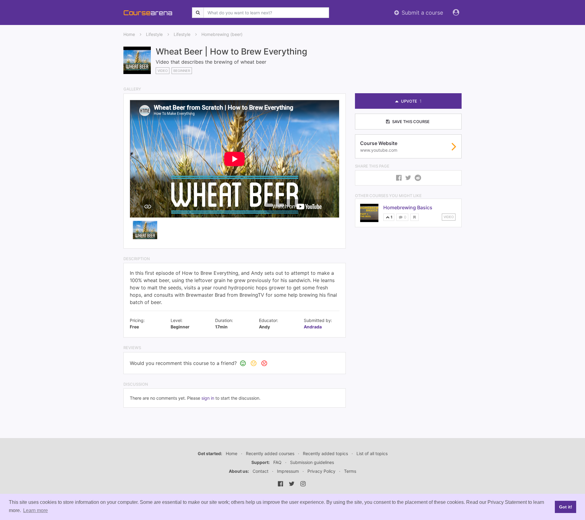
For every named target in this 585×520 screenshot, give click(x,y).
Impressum (288, 471)
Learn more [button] (35, 510)
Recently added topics (325, 453)
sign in (207, 398)
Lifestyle (154, 34)
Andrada (313, 326)
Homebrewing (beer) (222, 34)
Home (129, 34)
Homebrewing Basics (407, 207)
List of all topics (372, 453)
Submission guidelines (312, 462)
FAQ (277, 462)
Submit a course (421, 12)
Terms (350, 471)
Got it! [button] (565, 506)
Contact (260, 471)
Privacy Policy (321, 471)
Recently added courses (270, 453)
